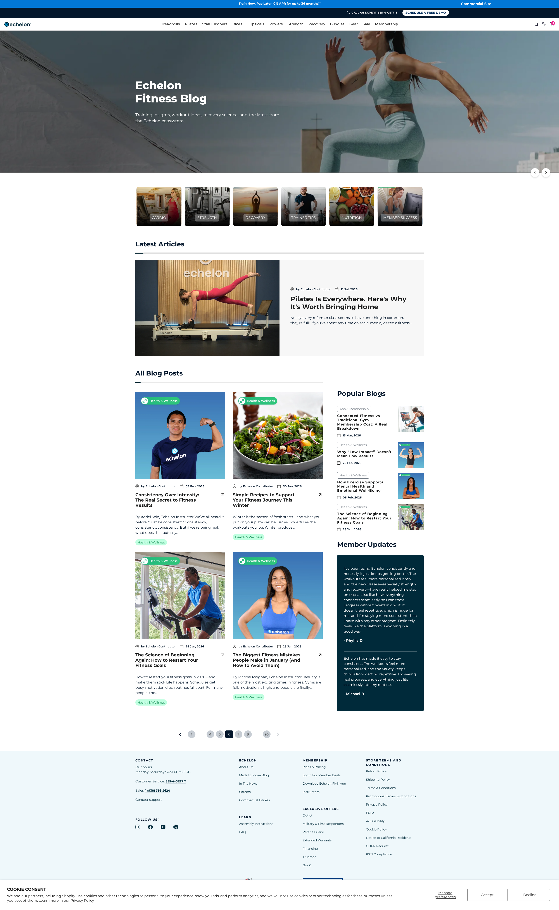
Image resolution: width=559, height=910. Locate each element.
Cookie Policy (376, 829)
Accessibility (375, 821)
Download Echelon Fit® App (324, 783)
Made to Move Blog (254, 775)
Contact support (148, 800)
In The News (248, 783)
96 (267, 734)
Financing (310, 849)
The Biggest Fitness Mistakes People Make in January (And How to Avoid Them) (266, 660)
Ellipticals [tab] (255, 24)
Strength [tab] (295, 24)
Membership (386, 24)
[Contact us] (544, 24)
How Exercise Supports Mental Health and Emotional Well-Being (360, 486)
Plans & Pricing (314, 767)
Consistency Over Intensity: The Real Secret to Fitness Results (167, 500)
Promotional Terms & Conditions (391, 796)
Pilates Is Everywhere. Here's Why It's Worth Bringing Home (348, 303)
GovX (307, 865)
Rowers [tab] (276, 24)
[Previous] (535, 172)
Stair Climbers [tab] (215, 24)
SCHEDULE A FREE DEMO (425, 13)
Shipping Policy (378, 780)
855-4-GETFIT (176, 781)
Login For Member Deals (322, 775)
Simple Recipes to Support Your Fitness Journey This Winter (264, 500)
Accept (487, 895)
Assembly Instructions (256, 824)
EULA (370, 813)
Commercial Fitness (254, 800)
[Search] (536, 24)
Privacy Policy (82, 900)
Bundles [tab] (337, 24)
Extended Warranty (317, 840)
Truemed (309, 857)
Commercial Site (476, 4)
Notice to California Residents (388, 838)
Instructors (311, 792)
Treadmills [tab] (170, 24)
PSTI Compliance (379, 854)
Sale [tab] (366, 24)
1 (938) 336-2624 (157, 790)
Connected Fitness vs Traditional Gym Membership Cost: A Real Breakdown (362, 422)
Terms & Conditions (381, 788)
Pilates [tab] (191, 24)
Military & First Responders (323, 824)
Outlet (307, 815)
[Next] (546, 172)
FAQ (242, 832)
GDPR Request (377, 846)
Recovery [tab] (316, 24)
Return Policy (376, 771)
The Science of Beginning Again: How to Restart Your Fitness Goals (166, 660)
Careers (245, 792)
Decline (530, 895)
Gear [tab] (353, 24)
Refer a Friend (313, 832)
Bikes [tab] (237, 24)
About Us (246, 767)
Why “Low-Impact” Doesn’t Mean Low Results (364, 454)
